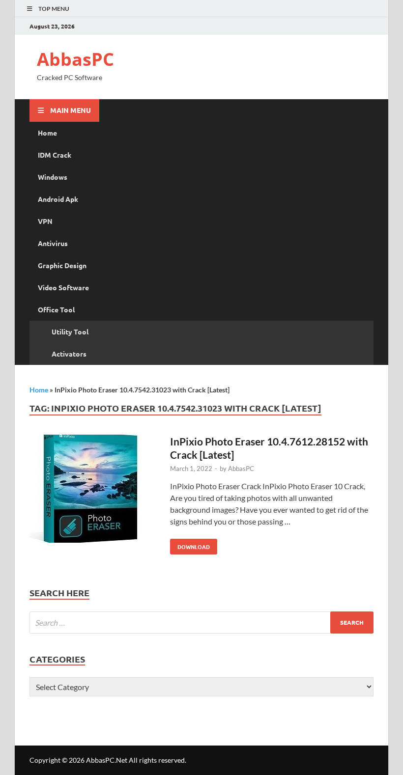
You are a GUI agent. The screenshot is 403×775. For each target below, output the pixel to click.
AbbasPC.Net (106, 760)
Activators (69, 353)
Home (47, 132)
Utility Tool (70, 331)
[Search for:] (201, 622)
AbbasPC (75, 59)
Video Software (63, 287)
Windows (52, 176)
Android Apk (58, 198)
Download (190, 545)
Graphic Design (62, 265)
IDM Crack (54, 154)
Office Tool (56, 309)
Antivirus (53, 243)
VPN (45, 221)
